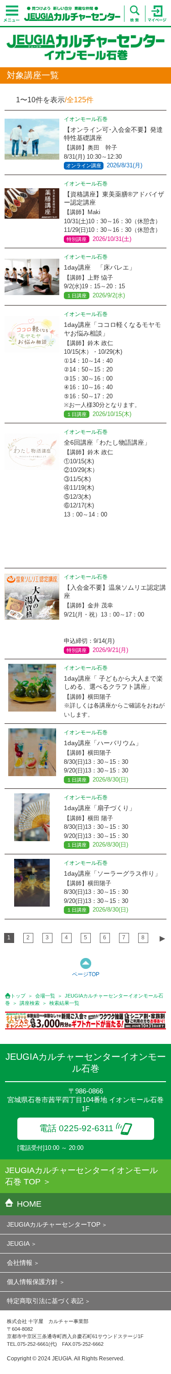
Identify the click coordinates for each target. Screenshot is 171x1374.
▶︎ (162, 938)
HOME (29, 1204)
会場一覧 (45, 995)
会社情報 (19, 1262)
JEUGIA (18, 1243)
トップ (18, 995)
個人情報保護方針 (32, 1281)
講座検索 (30, 1003)
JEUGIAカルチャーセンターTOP (53, 1224)
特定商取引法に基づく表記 (45, 1300)
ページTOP (85, 974)
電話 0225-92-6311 (76, 1128)
